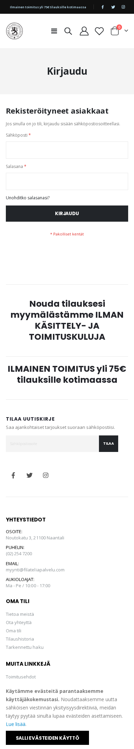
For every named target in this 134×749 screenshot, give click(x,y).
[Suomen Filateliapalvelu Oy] (14, 31)
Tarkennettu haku (25, 647)
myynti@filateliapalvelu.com (35, 570)
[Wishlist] (99, 31)
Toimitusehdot (21, 677)
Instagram (46, 475)
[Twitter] (113, 6)
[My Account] (84, 31)
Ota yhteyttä (19, 622)
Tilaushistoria (20, 639)
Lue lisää (15, 724)
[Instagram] (123, 6)
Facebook (13, 475)
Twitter (29, 475)
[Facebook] (102, 6)
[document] (67, 716)
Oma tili (14, 630)
